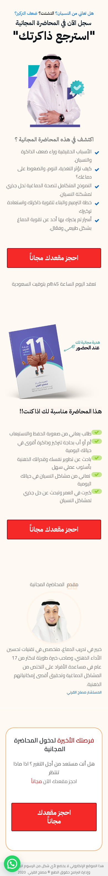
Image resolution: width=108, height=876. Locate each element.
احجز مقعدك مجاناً (54, 258)
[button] (12, 863)
